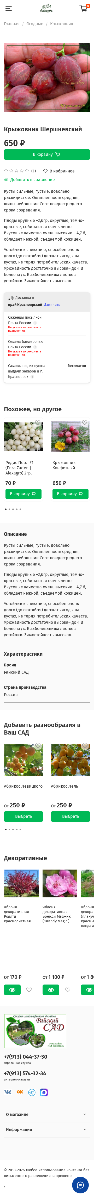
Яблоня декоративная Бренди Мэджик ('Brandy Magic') (56, 914)
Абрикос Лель (64, 786)
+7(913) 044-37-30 (25, 1057)
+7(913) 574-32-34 (25, 1073)
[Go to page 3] (13, 509)
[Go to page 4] (16, 509)
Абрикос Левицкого (23, 786)
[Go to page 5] (20, 509)
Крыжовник (61, 23)
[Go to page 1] (6, 509)
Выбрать (23, 816)
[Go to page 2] (9, 509)
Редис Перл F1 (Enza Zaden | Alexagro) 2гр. (19, 467)
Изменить (52, 305)
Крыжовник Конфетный (63, 465)
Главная (12, 23)
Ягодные (34, 23)
